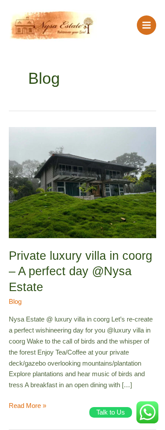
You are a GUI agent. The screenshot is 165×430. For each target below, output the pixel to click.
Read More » (27, 404)
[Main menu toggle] (146, 25)
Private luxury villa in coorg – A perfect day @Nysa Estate (80, 271)
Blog (15, 301)
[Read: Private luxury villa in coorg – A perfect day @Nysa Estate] (82, 182)
